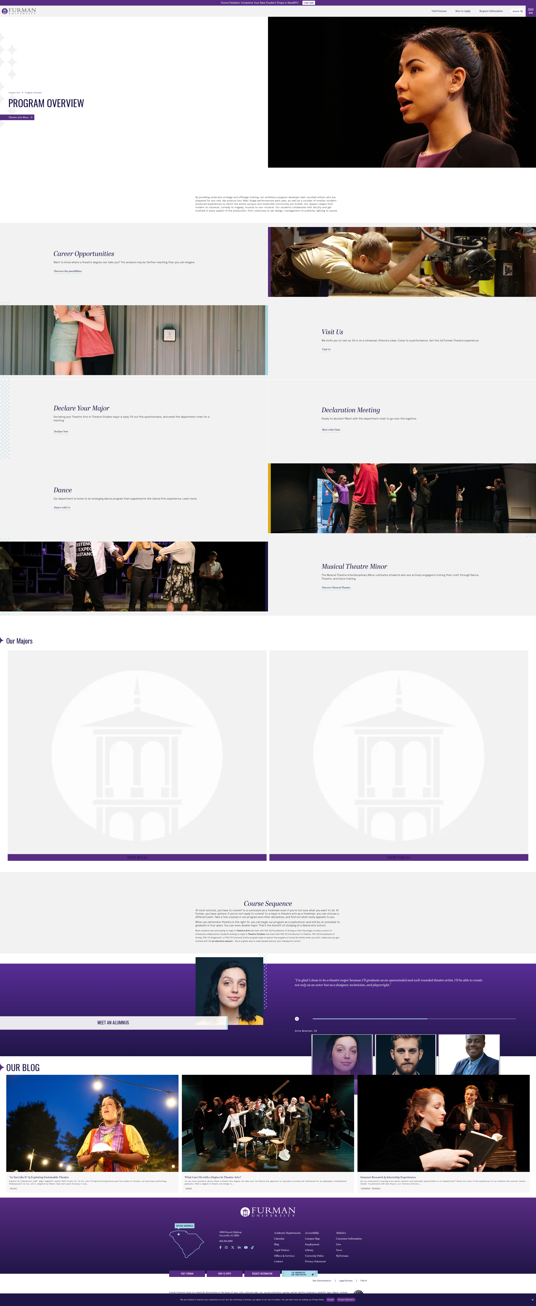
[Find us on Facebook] (220, 1247)
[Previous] (298, 1064)
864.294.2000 (226, 1241)
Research (376, 1188)
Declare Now (61, 431)
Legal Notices (281, 1250)
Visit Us (326, 349)
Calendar (279, 1239)
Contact (278, 1261)
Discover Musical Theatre (336, 588)
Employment (312, 1244)
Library (309, 1250)
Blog (276, 1244)
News (339, 1250)
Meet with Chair (331, 430)
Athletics (341, 1233)
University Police (314, 1256)
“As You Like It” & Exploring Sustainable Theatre (39, 1177)
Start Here (309, 2)
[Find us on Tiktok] (252, 1247)
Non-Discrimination (322, 1281)
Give (338, 1244)
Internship (365, 1188)
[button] (17, 117)
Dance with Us (62, 507)
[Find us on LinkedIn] (239, 1247)
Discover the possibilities (68, 271)
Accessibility (312, 1233)
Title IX (363, 1281)
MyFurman (342, 1256)
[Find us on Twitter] (232, 1247)
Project (13, 1188)
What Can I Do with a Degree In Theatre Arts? (213, 1177)
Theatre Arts (14, 92)
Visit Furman (439, 11)
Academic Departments (287, 1233)
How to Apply (463, 11)
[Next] (512, 1064)
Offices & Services (284, 1256)
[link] (522, 11)
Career (188, 1188)
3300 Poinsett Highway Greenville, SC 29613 (230, 1234)
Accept (330, 1299)
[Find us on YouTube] (246, 1247)
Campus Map (312, 1239)
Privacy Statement (315, 1261)
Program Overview (33, 92)
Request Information (491, 11)
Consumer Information (349, 1239)
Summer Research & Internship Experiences (388, 1177)
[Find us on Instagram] (226, 1247)
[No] (532, 1299)
